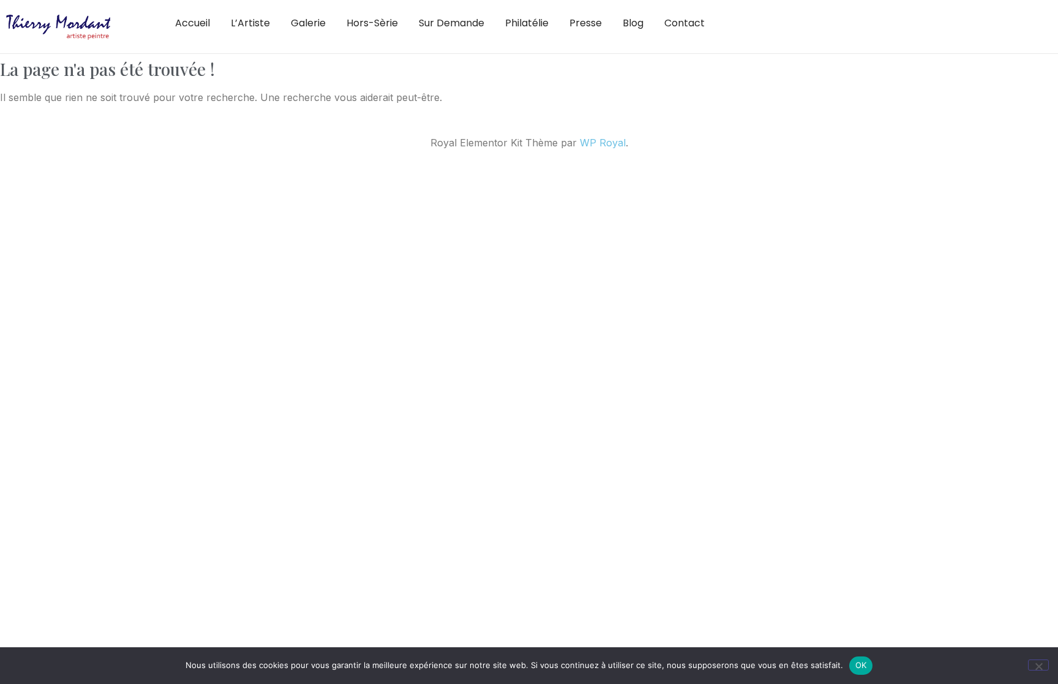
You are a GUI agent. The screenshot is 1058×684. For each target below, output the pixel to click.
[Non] (1038, 665)
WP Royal (603, 143)
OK (861, 665)
